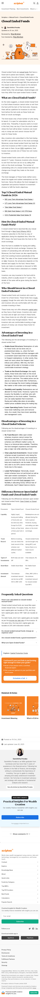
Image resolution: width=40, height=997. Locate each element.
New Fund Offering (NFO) (22, 231)
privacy (16, 823)
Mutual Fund (13, 17)
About (4, 874)
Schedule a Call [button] (19, 678)
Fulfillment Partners (8, 959)
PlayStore (30, 938)
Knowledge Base (7, 870)
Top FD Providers (7, 890)
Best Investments (23, 9)
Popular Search (7, 902)
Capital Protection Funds (19, 653)
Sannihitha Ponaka (13, 27)
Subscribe (20, 921)
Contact (4, 862)
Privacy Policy (6, 950)
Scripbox (5, 17)
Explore (4, 866)
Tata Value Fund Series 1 (13, 207)
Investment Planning (8, 9)
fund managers (25, 480)
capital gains (33, 310)
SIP (25, 317)
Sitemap (4, 965)
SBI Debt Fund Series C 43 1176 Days (18, 211)
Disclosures (6, 953)
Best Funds (5, 894)
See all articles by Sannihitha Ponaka (20, 787)
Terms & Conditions (8, 956)
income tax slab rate (16, 620)
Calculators (6, 898)
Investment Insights (20, 797)
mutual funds (23, 72)
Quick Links (5, 878)
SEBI (22, 148)
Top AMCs (5, 886)
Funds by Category (8, 882)
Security (4, 962)
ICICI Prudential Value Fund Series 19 (18, 215)
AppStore (11, 938)
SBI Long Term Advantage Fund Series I (19, 199)
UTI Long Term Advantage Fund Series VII (20, 203)
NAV (5, 261)
